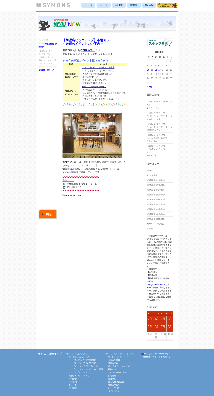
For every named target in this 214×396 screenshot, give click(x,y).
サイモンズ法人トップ (79, 357)
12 (156, 70)
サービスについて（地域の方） (83, 360)
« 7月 (149, 87)
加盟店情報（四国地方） (156, 199)
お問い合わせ (149, 5)
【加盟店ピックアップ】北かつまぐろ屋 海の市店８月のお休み (157, 138)
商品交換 (112, 369)
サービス (88, 5)
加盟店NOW (113, 385)
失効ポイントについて (79, 375)
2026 (160, 313)
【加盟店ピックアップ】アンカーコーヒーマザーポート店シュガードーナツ (159, 116)
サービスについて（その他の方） (84, 366)
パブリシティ (114, 391)
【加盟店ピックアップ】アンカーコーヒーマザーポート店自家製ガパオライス (159, 127)
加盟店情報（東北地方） (156, 204)
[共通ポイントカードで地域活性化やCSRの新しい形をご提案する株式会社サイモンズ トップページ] (53, 6)
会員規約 (112, 379)
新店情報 (150, 229)
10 (148, 70)
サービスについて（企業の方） (83, 363)
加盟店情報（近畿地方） (156, 214)
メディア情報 (152, 175)
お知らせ (150, 170)
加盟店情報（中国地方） (156, 180)
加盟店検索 (113, 363)
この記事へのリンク (46, 70)
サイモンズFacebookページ (156, 354)
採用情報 (134, 5)
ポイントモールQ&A (117, 372)
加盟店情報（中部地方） (156, 185)
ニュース (103, 5)
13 (159, 70)
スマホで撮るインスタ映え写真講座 (98, 67)
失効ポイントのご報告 (155, 224)
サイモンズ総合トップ (50, 353)
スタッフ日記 (114, 388)
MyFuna (67, 172)
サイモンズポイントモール (167, 5)
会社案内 (73, 382)
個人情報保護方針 (116, 382)
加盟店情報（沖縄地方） (156, 209)
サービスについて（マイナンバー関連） (87, 369)
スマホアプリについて (79, 372)
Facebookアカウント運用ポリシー (157, 357)
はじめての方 (114, 360)
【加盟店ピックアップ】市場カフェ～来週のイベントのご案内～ (88, 41)
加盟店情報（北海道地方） (157, 195)
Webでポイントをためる (119, 366)
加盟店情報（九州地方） (156, 190)
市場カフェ (89, 50)
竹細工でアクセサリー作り (94, 86)
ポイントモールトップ (118, 357)
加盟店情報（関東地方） (156, 219)
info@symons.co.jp (156, 284)
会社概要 (119, 5)
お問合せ (73, 379)
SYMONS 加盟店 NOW (107, 24)
